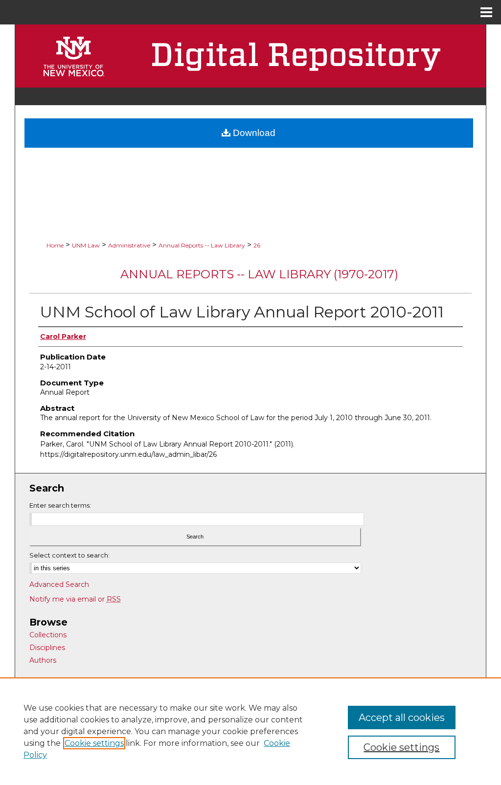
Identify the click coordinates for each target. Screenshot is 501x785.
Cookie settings (94, 743)
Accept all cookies (402, 717)
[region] (250, 731)
